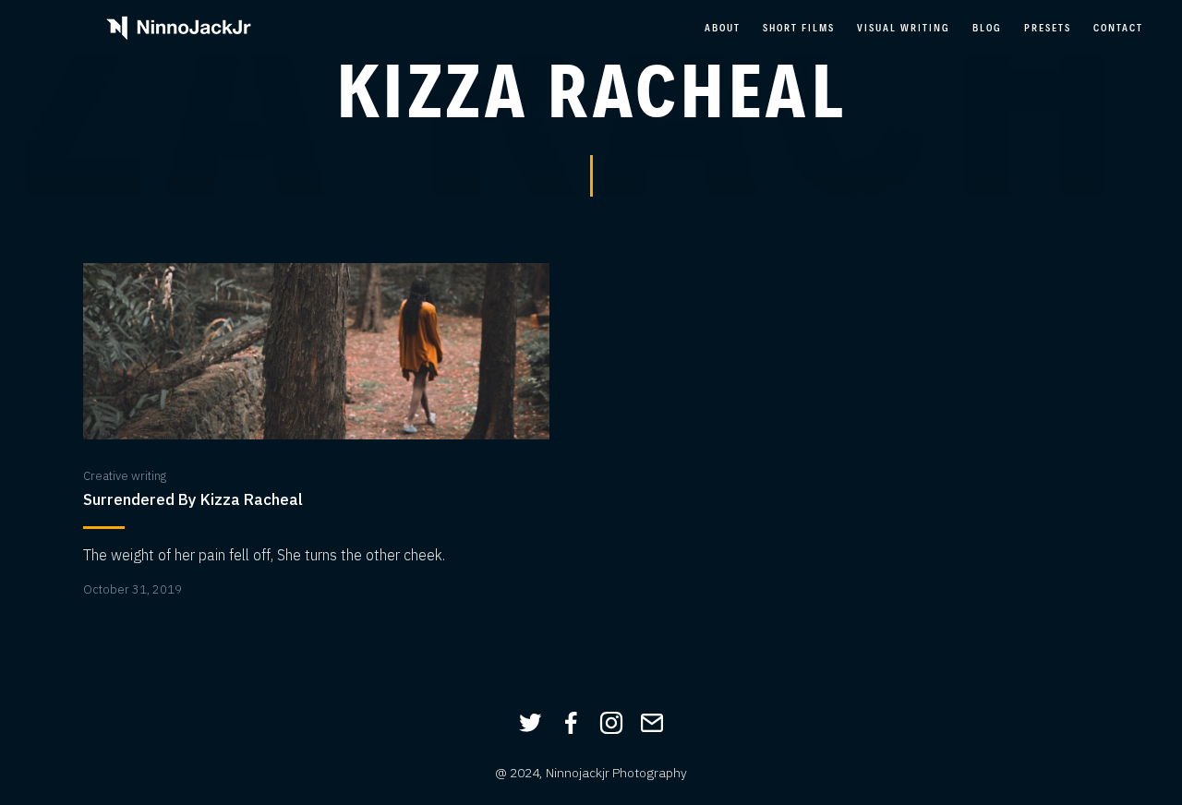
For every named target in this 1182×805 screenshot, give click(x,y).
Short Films (799, 27)
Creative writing (124, 476)
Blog (987, 27)
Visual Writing (903, 27)
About (723, 27)
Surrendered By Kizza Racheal (193, 500)
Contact (1118, 27)
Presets (1047, 27)
